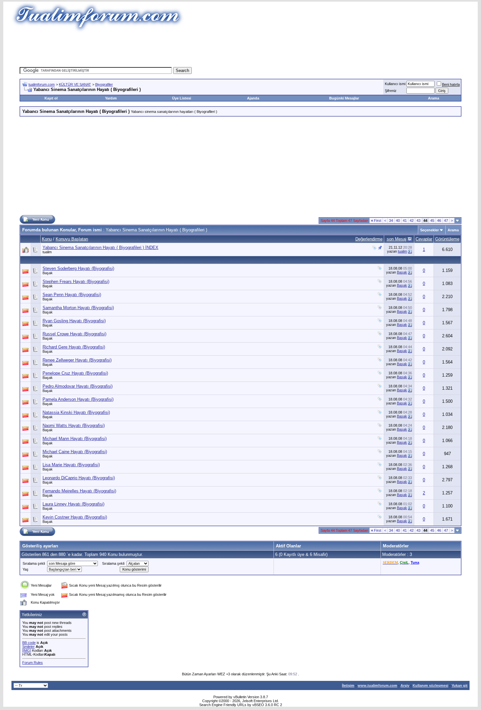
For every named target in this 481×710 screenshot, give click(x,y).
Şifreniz (391, 91)
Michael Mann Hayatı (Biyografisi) (75, 438)
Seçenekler (429, 230)
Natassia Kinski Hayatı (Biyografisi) (76, 412)
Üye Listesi (181, 98)
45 (432, 220)
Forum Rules (32, 663)
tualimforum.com (41, 84)
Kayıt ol (51, 98)
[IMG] (26, 650)
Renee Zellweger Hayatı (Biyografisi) (77, 360)
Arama (433, 98)
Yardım (111, 98)
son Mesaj (396, 239)
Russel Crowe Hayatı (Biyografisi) (74, 333)
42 (412, 220)
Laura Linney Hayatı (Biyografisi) (73, 504)
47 (446, 220)
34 (391, 220)
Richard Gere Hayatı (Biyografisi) (74, 347)
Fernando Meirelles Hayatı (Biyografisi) (79, 490)
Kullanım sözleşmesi (430, 685)
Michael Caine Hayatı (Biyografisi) (75, 451)
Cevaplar (424, 239)
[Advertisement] (240, 47)
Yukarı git (460, 685)
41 (405, 220)
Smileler (28, 646)
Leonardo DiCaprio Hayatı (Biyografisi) (79, 477)
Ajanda (253, 98)
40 (398, 220)
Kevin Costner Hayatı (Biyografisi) (75, 517)
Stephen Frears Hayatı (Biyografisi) (76, 281)
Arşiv (405, 685)
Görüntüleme (447, 239)
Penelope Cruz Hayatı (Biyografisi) (75, 373)
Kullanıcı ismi (395, 84)
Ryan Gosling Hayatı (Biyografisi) (74, 320)
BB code (29, 643)
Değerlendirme (369, 239)
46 (439, 220)
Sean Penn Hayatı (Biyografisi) (72, 294)
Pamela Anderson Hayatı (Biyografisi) (78, 399)
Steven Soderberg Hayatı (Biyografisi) (78, 268)
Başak (48, 273)
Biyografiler (104, 84)
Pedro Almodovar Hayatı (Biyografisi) (78, 386)
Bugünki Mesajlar (344, 98)
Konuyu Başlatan (72, 239)
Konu (47, 239)
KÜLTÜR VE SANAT (75, 84)
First (376, 220)
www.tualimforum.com (377, 685)
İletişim (348, 685)
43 (418, 220)
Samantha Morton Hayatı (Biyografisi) (78, 307)
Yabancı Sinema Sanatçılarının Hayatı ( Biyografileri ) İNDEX (100, 247)
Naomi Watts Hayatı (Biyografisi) (74, 425)
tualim (47, 252)
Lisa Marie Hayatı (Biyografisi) (71, 464)
